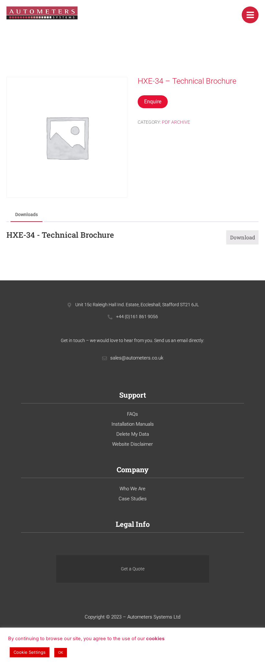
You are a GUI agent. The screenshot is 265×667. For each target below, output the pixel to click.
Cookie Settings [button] (30, 652)
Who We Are (132, 489)
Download (242, 237)
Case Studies (133, 499)
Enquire (152, 102)
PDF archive (176, 122)
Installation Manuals (132, 424)
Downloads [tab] (26, 214)
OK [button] (60, 652)
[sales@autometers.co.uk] (104, 358)
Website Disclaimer (132, 444)
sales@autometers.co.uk (136, 358)
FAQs (132, 414)
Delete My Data (132, 434)
